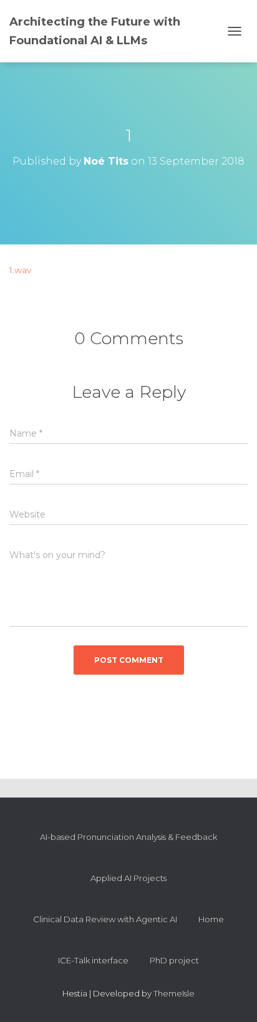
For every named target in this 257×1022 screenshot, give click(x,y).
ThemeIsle (174, 993)
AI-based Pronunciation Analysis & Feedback (128, 837)
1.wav (20, 270)
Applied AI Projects (128, 878)
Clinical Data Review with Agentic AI (105, 919)
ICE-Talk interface (93, 960)
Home (211, 919)
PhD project (174, 960)
